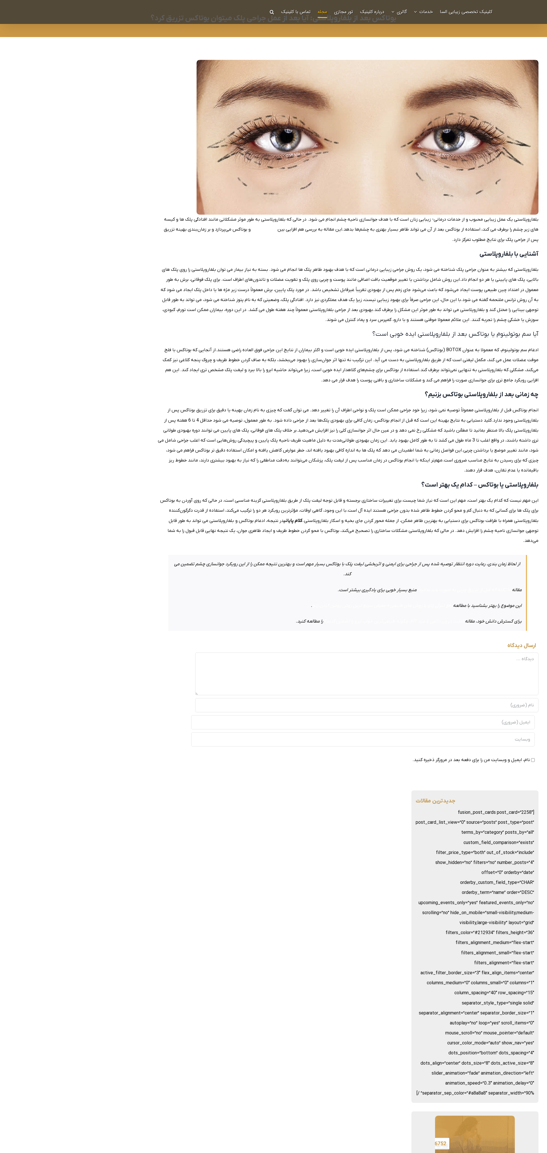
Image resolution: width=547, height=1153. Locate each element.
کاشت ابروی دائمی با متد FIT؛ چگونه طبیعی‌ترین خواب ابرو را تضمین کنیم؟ (394, 621)
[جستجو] (272, 12)
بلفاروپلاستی (264, 229)
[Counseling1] (475, 1120)
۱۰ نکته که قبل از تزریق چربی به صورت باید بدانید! (464, 590)
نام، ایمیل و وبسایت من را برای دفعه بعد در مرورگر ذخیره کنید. (471, 760)
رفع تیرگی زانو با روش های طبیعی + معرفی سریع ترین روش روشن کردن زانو (382, 606)
